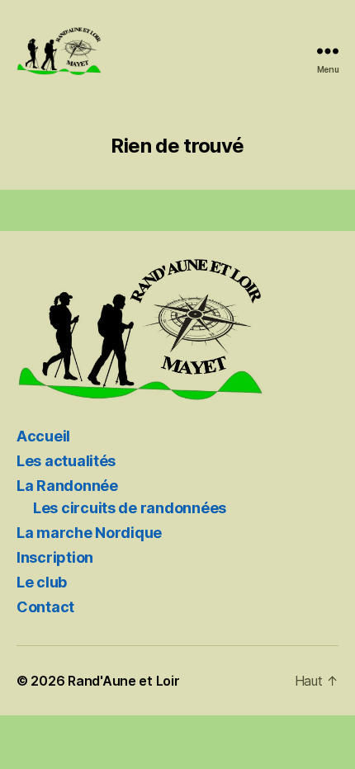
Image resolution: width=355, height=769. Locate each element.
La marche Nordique (89, 532)
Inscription (55, 557)
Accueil (43, 436)
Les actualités (66, 460)
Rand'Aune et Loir (123, 680)
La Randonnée (67, 485)
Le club (42, 582)
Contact (45, 607)
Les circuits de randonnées (129, 508)
